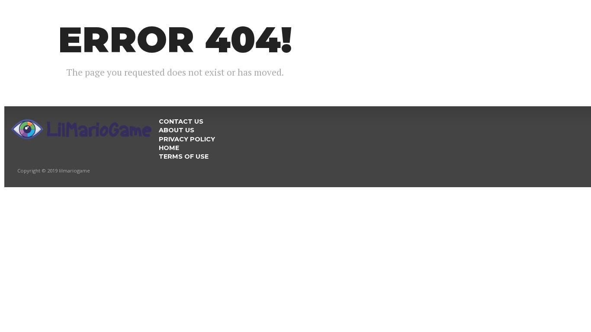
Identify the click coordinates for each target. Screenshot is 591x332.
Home (169, 148)
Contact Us (181, 121)
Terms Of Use (184, 156)
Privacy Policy (187, 139)
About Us (176, 130)
